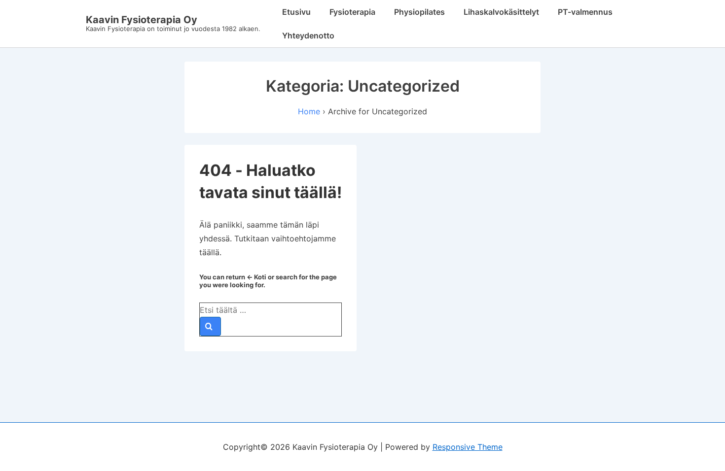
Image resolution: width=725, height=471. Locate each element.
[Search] (210, 326)
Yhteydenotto (308, 35)
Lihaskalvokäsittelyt (501, 12)
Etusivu (296, 12)
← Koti (256, 277)
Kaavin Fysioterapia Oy (141, 20)
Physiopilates (419, 12)
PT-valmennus (585, 12)
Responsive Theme (468, 447)
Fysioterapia (352, 12)
